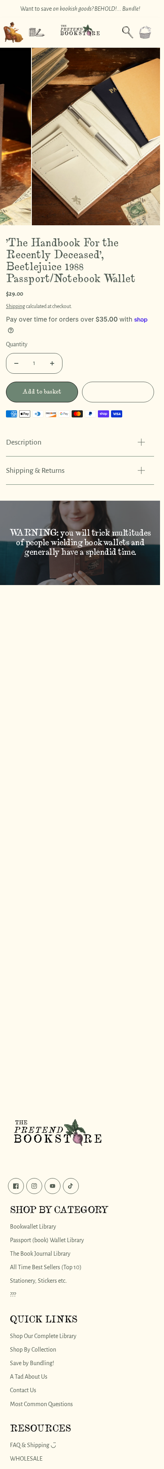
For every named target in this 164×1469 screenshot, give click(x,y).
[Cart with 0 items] (145, 32)
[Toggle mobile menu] (37, 32)
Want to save (80, 9)
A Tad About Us (28, 1376)
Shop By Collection (33, 1349)
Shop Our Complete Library (43, 1335)
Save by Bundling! (32, 1363)
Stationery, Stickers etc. (38, 1281)
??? (13, 1294)
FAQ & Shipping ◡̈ (33, 1445)
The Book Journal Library (40, 1254)
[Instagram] (34, 1186)
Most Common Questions (41, 1404)
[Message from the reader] (13, 32)
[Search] (128, 32)
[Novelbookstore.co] (80, 32)
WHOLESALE (26, 1458)
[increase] (52, 359)
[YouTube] (53, 1186)
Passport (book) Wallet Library (47, 1240)
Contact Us (23, 1390)
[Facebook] (16, 1186)
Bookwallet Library (33, 1226)
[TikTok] (71, 1186)
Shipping (15, 302)
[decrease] (16, 359)
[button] (145, 32)
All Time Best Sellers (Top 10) (46, 1267)
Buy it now (118, 387)
